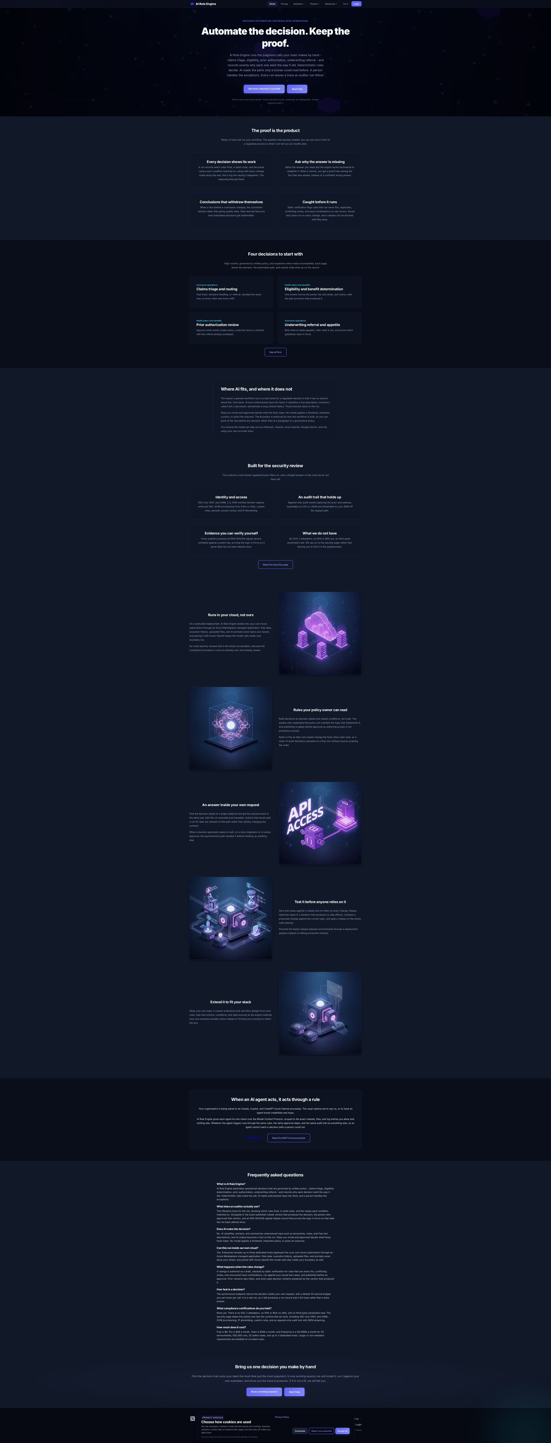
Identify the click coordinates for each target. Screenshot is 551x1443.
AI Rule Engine (206, 4)
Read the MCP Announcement (288, 1138)
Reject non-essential (321, 1431)
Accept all (342, 1431)
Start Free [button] (294, 1391)
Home (272, 4)
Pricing (284, 4)
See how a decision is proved (264, 88)
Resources (330, 4)
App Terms (356, 1430)
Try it (345, 4)
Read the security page (275, 564)
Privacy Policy (282, 1417)
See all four (275, 352)
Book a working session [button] (264, 1391)
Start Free (297, 89)
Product (314, 4)
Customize (300, 1431)
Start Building (253, 1137)
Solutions (297, 4)
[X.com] (192, 1418)
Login (356, 4)
